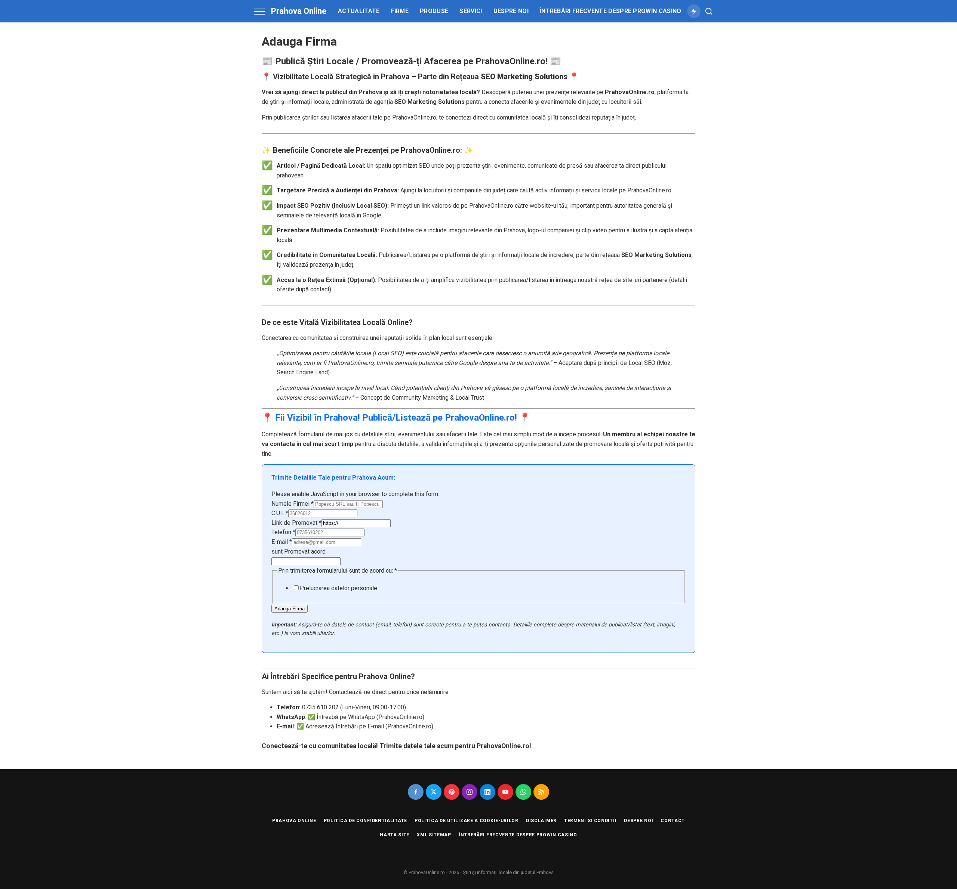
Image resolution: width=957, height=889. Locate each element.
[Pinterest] (451, 792)
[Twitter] (433, 792)
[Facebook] (416, 792)
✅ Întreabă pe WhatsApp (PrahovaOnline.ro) (366, 717)
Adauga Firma (289, 608)
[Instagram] (469, 792)
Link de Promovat (296, 522)
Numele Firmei (292, 503)
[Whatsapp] (523, 792)
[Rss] (541, 792)
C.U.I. (279, 513)
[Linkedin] (487, 792)
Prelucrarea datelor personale (338, 588)
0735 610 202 (320, 707)
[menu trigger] (261, 11)
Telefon (283, 532)
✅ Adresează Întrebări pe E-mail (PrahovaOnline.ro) (364, 726)
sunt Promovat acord (298, 551)
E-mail (281, 541)
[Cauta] (708, 11)
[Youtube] (505, 792)
